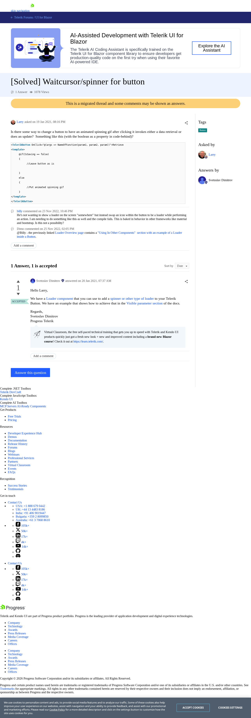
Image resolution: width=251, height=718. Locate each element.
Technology (15, 626)
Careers (12, 640)
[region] (125, 708)
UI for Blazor (43, 17)
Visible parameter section (144, 303)
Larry (20, 121)
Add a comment (24, 245)
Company (14, 622)
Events (12, 468)
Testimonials (15, 489)
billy (19, 211)
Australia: (33, 520)
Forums (12, 447)
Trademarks (7, 688)
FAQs (11, 472)
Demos (12, 436)
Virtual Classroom (19, 465)
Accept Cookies (193, 707)
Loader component (59, 299)
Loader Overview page (69, 232)
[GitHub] (18, 552)
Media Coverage (18, 637)
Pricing (12, 420)
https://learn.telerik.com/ (88, 341)
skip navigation (20, 10)
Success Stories (17, 485)
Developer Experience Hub (25, 433)
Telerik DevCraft (10, 392)
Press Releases (17, 633)
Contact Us (15, 502)
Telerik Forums (23, 17)
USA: (30, 506)
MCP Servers (8, 406)
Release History (17, 444)
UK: (30, 509)
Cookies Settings (230, 707)
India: (31, 513)
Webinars (13, 454)
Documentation (17, 440)
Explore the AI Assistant (211, 48)
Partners (13, 461)
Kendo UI (6, 399)
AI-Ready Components (31, 406)
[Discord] (18, 556)
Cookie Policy (57, 709)
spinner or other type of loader (132, 299)
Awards (12, 629)
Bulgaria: (32, 516)
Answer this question (30, 373)
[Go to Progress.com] (12, 609)
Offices (12, 644)
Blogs (11, 451)
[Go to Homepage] (32, 10)
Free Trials (14, 416)
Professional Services (21, 458)
